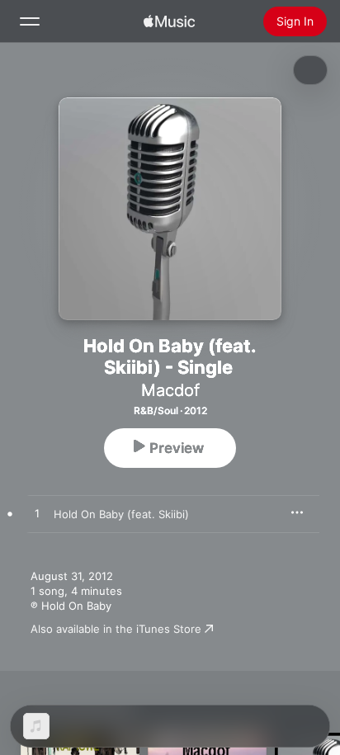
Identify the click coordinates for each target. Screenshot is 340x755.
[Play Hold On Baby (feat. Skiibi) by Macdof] (37, 514)
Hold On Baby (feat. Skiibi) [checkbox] (121, 514)
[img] (169, 21)
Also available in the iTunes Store (116, 628)
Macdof (170, 390)
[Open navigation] (30, 21)
